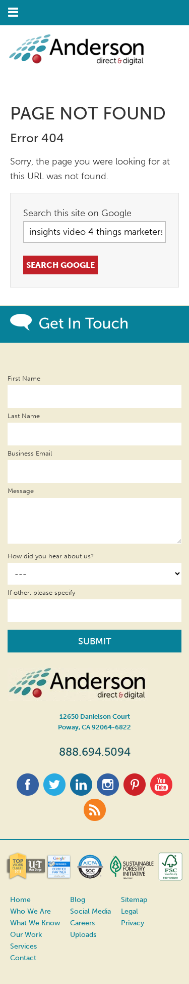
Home (20, 899)
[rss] (94, 817)
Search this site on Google (77, 213)
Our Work (26, 934)
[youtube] (161, 792)
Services (23, 946)
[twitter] (54, 792)
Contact (23, 958)
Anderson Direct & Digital (85, 68)
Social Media (90, 911)
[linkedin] (81, 792)
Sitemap (134, 899)
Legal (129, 911)
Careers (82, 923)
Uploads (83, 934)
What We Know (35, 923)
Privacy (132, 923)
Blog (77, 899)
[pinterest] (134, 792)
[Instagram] (107, 792)
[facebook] (27, 792)
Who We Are (30, 911)
